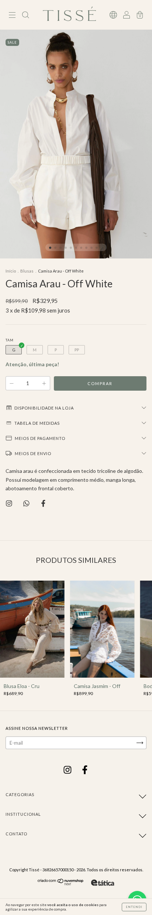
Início (11, 270)
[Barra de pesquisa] (25, 16)
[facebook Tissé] (85, 770)
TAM (10, 340)
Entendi (134, 907)
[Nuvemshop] (61, 884)
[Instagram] (10, 503)
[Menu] (12, 16)
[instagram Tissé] (68, 770)
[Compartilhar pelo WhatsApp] (27, 503)
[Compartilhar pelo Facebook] (43, 503)
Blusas (27, 270)
